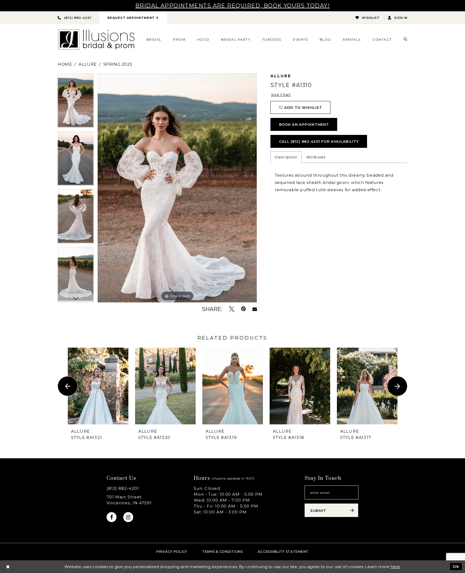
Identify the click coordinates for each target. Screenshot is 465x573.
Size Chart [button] (281, 94)
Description (286, 157)
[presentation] (98, 386)
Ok (456, 566)
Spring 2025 (117, 64)
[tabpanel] (76, 102)
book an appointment (304, 124)
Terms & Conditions (222, 552)
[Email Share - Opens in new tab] (254, 309)
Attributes (316, 157)
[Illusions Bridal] (96, 39)
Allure (88, 64)
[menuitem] (154, 39)
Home (65, 64)
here (395, 566)
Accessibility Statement (283, 552)
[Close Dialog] (8, 566)
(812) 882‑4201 (123, 488)
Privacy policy (171, 552)
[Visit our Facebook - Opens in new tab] (112, 517)
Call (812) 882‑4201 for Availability (319, 141)
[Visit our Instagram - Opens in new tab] (128, 517)
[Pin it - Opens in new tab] (243, 309)
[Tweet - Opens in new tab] (231, 309)
